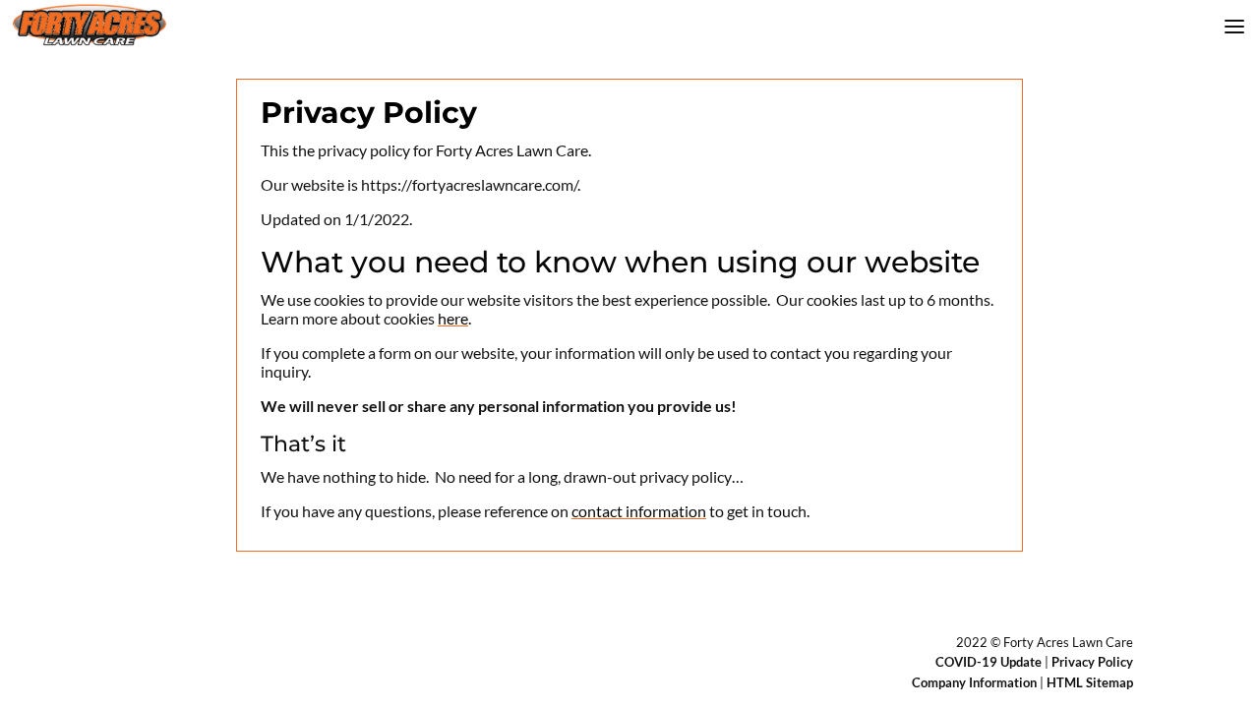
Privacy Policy (1092, 662)
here (453, 318)
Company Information (974, 682)
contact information (638, 511)
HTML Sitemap (1090, 682)
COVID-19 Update (988, 662)
